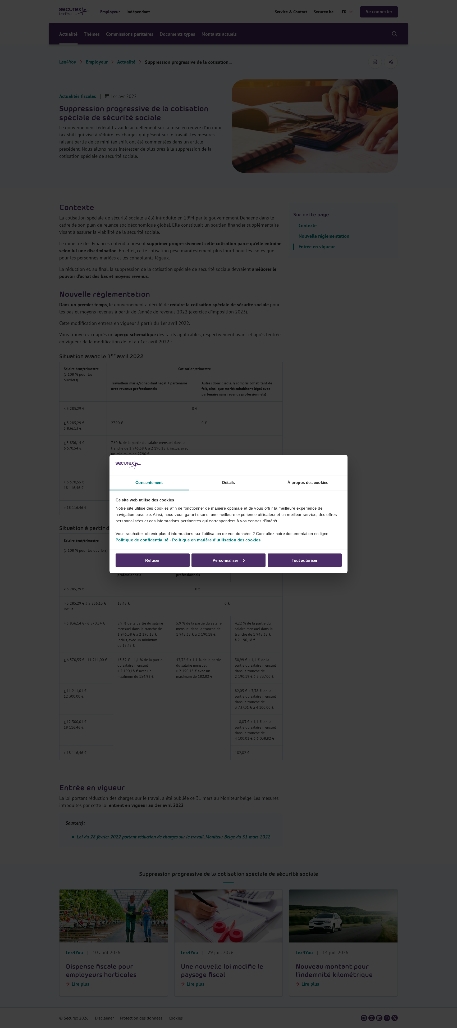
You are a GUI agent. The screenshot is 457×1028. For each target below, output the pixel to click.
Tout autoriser (305, 560)
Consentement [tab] (149, 482)
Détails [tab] (228, 482)
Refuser (152, 560)
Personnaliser (225, 560)
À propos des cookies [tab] (307, 482)
